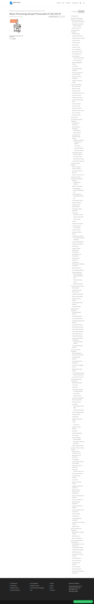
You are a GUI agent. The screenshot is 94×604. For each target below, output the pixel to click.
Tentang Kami (13, 583)
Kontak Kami (13, 585)
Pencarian (81, 11)
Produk (59, 3)
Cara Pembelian (34, 583)
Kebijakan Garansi (34, 585)
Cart (63, 3)
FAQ (31, 590)
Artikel (51, 585)
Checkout (68, 3)
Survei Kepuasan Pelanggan (37, 588)
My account (75, 3)
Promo (51, 588)
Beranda (11, 11)
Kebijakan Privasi (14, 588)
